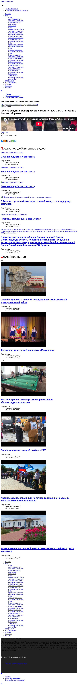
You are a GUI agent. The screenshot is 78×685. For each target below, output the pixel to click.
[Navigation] (1, 91)
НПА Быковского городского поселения (14, 24)
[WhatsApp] (12, 141)
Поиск (23, 657)
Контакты (4, 657)
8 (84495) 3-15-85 (12, 9)
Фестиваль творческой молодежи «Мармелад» (27, 350)
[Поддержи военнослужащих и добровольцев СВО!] (19, 105)
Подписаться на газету (13, 96)
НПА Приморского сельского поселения (15, 62)
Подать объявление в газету (14, 97)
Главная (8, 94)
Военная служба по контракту (18, 156)
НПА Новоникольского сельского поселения (15, 55)
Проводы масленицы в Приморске (21, 218)
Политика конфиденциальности (16, 663)
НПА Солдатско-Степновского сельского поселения (15, 70)
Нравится (4, 132)
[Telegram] (15, 141)
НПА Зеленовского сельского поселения (15, 37)
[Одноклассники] (4, 141)
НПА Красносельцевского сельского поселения (15, 44)
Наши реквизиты (14, 657)
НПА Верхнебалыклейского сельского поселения (16, 29)
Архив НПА (12, 79)
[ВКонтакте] (2, 141)
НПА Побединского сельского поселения (15, 59)
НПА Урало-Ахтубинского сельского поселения (15, 75)
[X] (7, 141)
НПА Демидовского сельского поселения (15, 33)
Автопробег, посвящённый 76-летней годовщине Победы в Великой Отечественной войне (35, 499)
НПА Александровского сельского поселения (15, 19)
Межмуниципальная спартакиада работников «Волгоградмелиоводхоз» (27, 401)
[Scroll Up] (1, 683)
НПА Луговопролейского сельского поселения (15, 49)
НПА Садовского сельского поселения (15, 66)
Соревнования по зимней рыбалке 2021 (23, 450)
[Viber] (10, 141)
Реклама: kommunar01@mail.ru (17, 10)
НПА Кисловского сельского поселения (15, 40)
